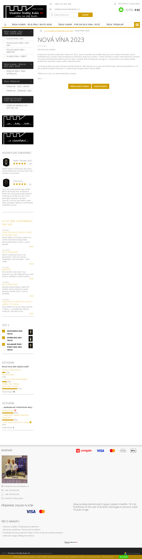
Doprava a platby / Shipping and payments (21, 526)
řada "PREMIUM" (115, 24)
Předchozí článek (79, 86)
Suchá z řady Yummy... (12, 370)
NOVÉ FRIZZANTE (10, 252)
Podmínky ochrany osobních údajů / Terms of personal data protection (33, 532)
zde (115, 557)
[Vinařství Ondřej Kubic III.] (25, 11)
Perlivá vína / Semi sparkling (16, 72)
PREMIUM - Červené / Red (19, 90)
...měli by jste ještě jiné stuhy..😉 (17, 422)
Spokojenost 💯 (9, 410)
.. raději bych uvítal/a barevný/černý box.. (15, 416)
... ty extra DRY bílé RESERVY (14, 379)
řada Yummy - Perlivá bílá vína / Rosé (79, 24)
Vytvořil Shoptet (133, 553)
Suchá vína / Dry (15, 38)
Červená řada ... (9, 374)
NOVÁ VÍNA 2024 (9, 284)
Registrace (135, 4)
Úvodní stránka (5, 24)
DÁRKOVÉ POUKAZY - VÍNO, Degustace (13, 99)
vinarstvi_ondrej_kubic (13, 498)
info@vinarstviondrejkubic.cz (16, 486)
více (31, 246)
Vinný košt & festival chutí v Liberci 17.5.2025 (17, 303)
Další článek (100, 86)
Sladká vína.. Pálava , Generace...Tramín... (11, 385)
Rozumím (124, 557)
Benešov (6, 269)
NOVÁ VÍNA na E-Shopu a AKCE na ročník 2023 (17, 233)
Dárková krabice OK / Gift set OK (17, 106)
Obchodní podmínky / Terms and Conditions (21, 529)
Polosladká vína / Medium (16, 50)
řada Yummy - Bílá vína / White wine (32, 24)
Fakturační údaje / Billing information (18, 535)
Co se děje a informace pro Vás (17, 222)
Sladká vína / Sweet (17, 56)
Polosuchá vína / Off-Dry (18, 44)
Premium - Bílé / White (18, 86)
